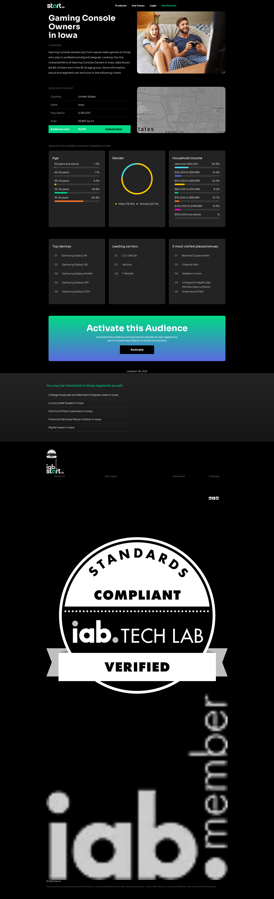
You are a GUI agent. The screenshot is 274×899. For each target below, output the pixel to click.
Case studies (178, 481)
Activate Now (113, 129)
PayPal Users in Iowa (61, 427)
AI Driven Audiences (66, 493)
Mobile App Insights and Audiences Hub (128, 487)
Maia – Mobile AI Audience (69, 481)
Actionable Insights (65, 516)
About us (214, 481)
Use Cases (138, 5)
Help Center (178, 510)
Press (212, 493)
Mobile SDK (61, 510)
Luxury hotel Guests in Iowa (66, 403)
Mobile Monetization (117, 499)
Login (153, 5)
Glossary (176, 493)
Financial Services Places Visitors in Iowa (75, 419)
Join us (213, 487)
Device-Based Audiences (69, 487)
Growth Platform (64, 504)
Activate (137, 350)
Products (121, 5)
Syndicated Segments (67, 499)
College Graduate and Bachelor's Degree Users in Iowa (83, 395)
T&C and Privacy (180, 499)
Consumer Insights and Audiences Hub (127, 481)
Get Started (169, 5)
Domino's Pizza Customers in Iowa (70, 411)
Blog (173, 487)
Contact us (177, 504)
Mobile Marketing (115, 493)
